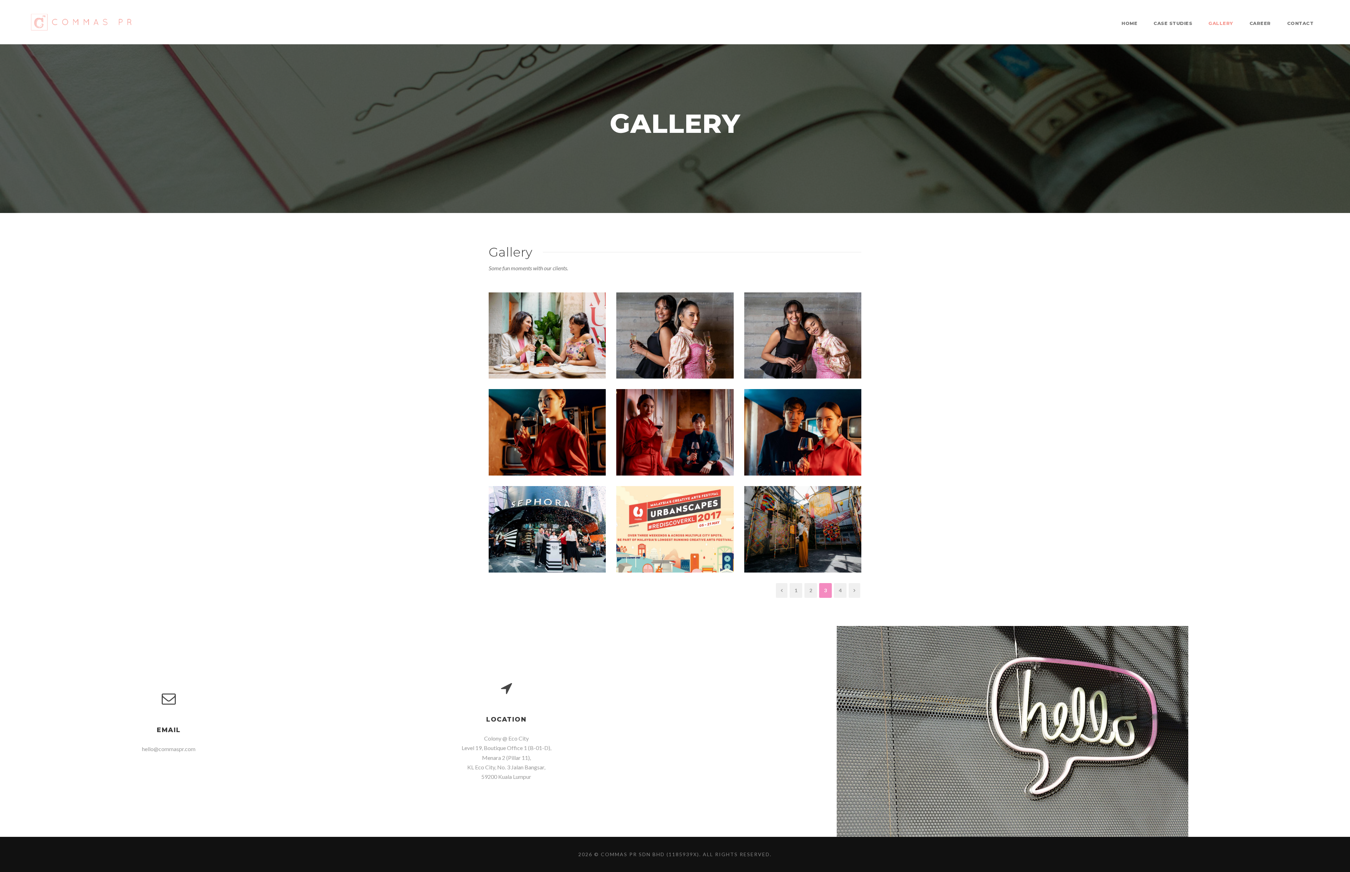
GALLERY (1220, 23)
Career (1260, 23)
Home (1129, 23)
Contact (1300, 23)
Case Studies (1172, 23)
